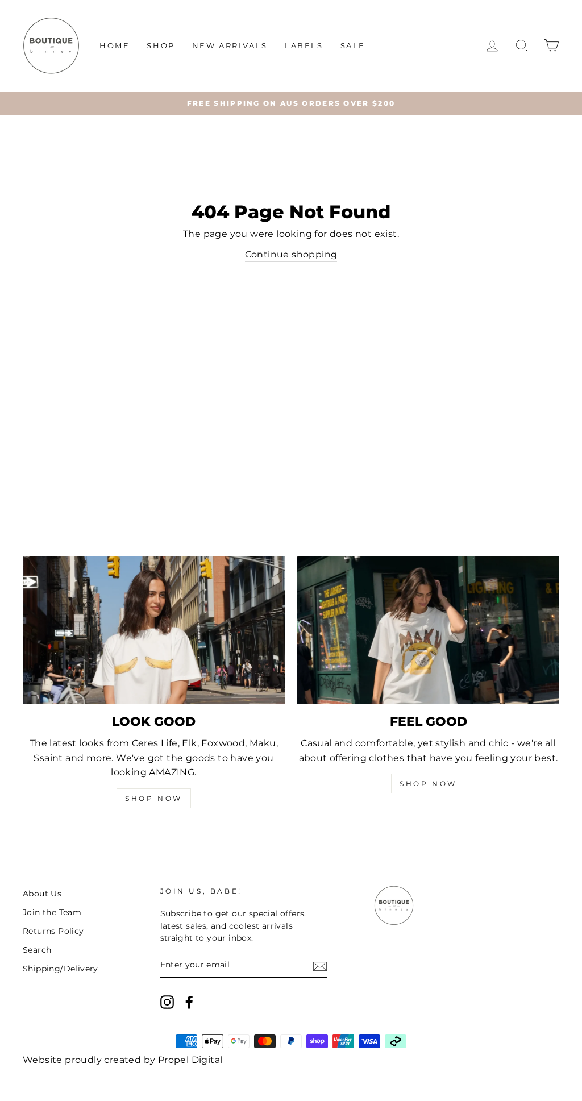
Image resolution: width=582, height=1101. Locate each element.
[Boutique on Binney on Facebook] (189, 1002)
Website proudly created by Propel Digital (122, 1059)
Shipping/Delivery (60, 968)
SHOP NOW (153, 798)
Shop (160, 45)
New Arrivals (230, 45)
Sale (352, 45)
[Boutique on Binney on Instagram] (167, 1002)
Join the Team (52, 912)
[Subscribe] (320, 965)
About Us (42, 893)
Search (37, 949)
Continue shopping (291, 254)
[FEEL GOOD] (428, 629)
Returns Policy (53, 931)
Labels (304, 45)
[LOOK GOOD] (154, 629)
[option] (291, 103)
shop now (428, 783)
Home (114, 45)
